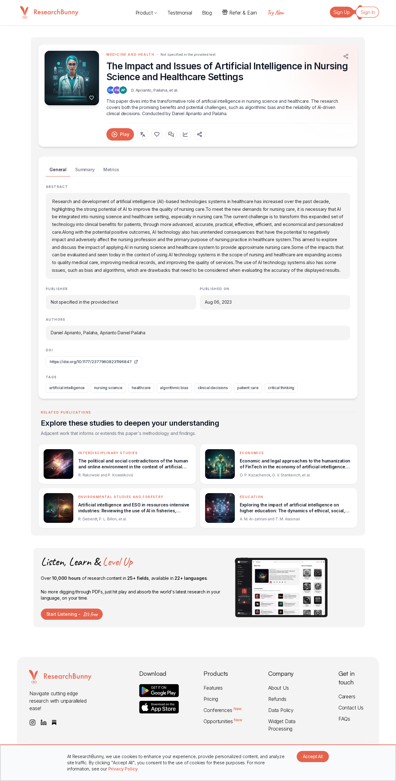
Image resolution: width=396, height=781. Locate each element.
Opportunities (223, 721)
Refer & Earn (243, 13)
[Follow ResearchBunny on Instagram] (32, 722)
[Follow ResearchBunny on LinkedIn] (44, 722)
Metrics (111, 169)
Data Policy (281, 710)
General (58, 169)
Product (144, 13)
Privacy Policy (123, 768)
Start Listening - (71, 614)
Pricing (211, 699)
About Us (278, 688)
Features (213, 688)
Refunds (277, 699)
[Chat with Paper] (171, 134)
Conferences (223, 710)
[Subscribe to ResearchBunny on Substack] (54, 722)
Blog (207, 13)
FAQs (344, 719)
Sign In (368, 12)
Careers (346, 696)
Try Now (275, 12)
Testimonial (179, 13)
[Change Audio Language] (142, 134)
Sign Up (342, 12)
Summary (85, 169)
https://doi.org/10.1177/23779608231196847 (90, 361)
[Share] (345, 56)
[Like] (92, 98)
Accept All (313, 756)
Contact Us (351, 708)
